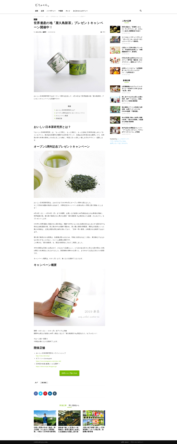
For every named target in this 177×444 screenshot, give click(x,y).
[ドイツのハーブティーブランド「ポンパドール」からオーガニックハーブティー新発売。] (115, 39)
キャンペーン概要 (62, 115)
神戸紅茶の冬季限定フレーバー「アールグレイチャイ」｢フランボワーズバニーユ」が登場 (132, 130)
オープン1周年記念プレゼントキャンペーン (70, 113)
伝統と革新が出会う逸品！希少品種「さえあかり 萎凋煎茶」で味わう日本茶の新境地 (45, 429)
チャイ (68, 11)
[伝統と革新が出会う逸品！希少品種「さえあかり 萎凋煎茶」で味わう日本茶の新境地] (45, 418)
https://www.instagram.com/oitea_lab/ (48, 361)
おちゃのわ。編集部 (41, 32)
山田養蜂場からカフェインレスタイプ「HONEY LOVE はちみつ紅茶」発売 (132, 88)
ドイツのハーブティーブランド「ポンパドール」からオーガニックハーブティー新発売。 (132, 39)
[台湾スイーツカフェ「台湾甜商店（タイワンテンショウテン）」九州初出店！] (115, 70)
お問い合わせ (125, 442)
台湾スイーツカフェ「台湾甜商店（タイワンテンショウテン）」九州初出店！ (132, 70)
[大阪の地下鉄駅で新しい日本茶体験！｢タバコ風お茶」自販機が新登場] (94, 418)
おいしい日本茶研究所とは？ (65, 110)
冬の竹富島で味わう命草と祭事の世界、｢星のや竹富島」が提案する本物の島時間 (132, 119)
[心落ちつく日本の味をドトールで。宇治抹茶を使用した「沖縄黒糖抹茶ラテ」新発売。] (115, 50)
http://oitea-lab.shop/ (43, 356)
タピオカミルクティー (80, 11)
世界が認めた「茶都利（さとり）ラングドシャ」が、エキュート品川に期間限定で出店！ (132, 29)
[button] (140, 11)
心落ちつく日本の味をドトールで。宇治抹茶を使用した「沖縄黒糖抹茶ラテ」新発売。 (132, 49)
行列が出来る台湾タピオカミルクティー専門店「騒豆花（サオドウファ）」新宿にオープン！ (132, 60)
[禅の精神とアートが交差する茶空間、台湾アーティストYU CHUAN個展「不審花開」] (115, 109)
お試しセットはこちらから (119, 143)
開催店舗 (59, 118)
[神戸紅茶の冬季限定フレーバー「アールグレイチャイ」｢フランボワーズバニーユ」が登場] (115, 130)
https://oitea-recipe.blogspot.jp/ (46, 366)
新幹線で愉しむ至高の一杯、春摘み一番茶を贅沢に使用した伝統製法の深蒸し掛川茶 (69, 430)
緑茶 (36, 11)
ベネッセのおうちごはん (118, 141)
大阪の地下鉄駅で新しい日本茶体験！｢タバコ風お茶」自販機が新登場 (93, 429)
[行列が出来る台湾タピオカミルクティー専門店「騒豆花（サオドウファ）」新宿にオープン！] (115, 60)
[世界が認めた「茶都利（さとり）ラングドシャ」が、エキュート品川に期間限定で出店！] (115, 29)
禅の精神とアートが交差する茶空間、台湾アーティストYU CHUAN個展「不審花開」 (132, 109)
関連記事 (63, 405)
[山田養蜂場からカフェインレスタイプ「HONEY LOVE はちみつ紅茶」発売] (115, 89)
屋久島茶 (44, 382)
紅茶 (42, 11)
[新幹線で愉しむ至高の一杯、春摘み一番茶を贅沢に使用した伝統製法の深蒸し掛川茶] (69, 418)
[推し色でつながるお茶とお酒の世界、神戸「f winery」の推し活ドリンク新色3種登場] (115, 99)
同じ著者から (74, 405)
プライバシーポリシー (137, 442)
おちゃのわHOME (39, 16)
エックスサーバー (123, 139)
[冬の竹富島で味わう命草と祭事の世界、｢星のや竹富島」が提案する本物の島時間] (115, 120)
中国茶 (60, 11)
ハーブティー (51, 11)
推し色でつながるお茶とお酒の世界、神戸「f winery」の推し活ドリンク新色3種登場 (132, 99)
